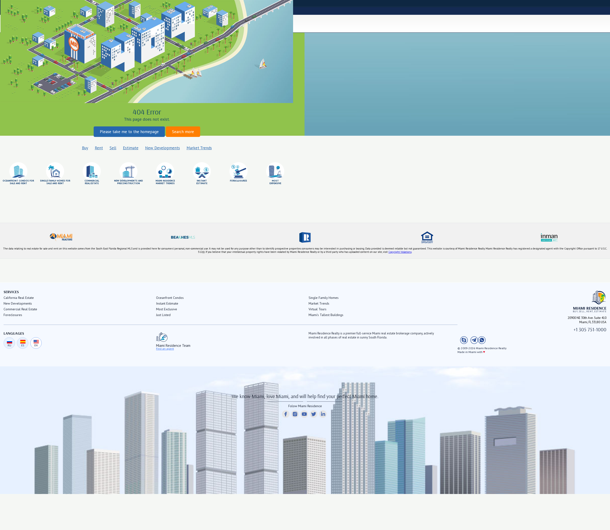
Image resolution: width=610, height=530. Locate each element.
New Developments (162, 148)
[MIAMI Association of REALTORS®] (61, 237)
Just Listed (163, 315)
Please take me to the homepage (129, 131)
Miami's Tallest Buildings (326, 315)
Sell (113, 148)
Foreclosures (13, 315)
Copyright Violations (400, 252)
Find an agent (165, 348)
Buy (85, 148)
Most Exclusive (166, 309)
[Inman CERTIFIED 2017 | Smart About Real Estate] (549, 237)
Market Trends (199, 148)
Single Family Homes (324, 298)
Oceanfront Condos (170, 298)
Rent (99, 148)
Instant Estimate (167, 303)
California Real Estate (19, 298)
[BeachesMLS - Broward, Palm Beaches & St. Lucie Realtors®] (183, 237)
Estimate (130, 148)
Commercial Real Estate (20, 309)
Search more (183, 131)
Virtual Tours (317, 309)
